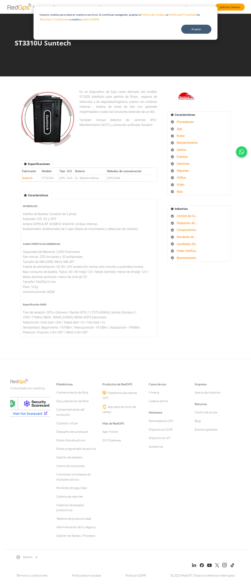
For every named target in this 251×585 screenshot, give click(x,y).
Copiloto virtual (67, 423)
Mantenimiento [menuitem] (187, 143)
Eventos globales (206, 429)
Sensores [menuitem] (183, 164)
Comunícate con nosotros (27, 388)
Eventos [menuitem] (182, 157)
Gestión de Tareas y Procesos (75, 536)
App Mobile (110, 432)
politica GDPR (90, 19)
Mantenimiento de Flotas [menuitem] (189, 258)
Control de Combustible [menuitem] (189, 216)
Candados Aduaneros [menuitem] (189, 244)
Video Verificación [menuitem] (189, 251)
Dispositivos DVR (160, 429)
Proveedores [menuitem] (185, 122)
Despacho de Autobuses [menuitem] (189, 223)
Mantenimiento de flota (72, 392)
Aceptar (196, 29)
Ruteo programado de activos (76, 449)
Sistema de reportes (69, 496)
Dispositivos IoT (160, 438)
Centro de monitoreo (70, 466)
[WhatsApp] (241, 151)
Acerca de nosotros (207, 392)
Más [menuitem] (180, 192)
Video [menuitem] (181, 185)
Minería (154, 392)
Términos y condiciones (31, 575)
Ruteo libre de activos (70, 440)
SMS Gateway (111, 440)
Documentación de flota (72, 401)
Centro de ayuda (206, 412)
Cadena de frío (158, 401)
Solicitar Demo (228, 7)
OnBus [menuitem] (181, 177)
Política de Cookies (153, 14)
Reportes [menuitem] (183, 171)
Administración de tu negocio (75, 527)
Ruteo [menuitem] (181, 136)
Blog (198, 421)
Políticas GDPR (135, 575)
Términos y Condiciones (54, 19)
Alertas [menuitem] (181, 150)
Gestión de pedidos (69, 457)
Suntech (27, 178)
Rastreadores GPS (161, 421)
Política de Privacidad (182, 14)
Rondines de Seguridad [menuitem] (189, 237)
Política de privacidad (86, 575)
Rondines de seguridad (71, 488)
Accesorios (156, 446)
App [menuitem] (179, 129)
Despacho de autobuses (72, 432)
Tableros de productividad (73, 519)
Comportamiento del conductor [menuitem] (189, 230)
